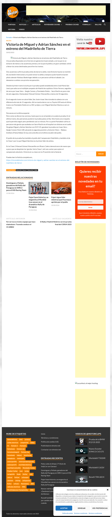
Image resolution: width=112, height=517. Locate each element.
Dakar (32, 442)
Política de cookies (67, 513)
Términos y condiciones (80, 513)
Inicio (43, 434)
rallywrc (16, 484)
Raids (18, 474)
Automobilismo (12, 439)
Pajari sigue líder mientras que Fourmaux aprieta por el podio (61, 199)
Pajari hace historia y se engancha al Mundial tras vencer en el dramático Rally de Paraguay (38, 202)
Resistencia (25, 484)
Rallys (9, 484)
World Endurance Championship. (17, 490)
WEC (23, 487)
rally (25, 170)
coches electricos (12, 442)
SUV (32, 484)
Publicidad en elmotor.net (50, 446)
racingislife (11, 474)
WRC (36, 170)
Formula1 (23, 446)
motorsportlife (12, 461)
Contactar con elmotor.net (51, 450)
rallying (17, 480)
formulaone (11, 449)
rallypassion (26, 480)
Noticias (22, 24)
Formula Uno (25, 452)
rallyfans (10, 480)
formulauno (11, 455)
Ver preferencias (100, 508)
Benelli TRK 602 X (96, 477)
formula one (21, 449)
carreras (27, 439)
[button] (108, 490)
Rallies (18, 170)
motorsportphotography (26, 461)
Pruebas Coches (72, 24)
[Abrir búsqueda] (104, 24)
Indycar (19, 455)
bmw (20, 439)
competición (24, 442)
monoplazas (11, 458)
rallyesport (25, 477)
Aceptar (63, 508)
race (21, 471)
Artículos (36, 24)
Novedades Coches (52, 24)
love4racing (28, 455)
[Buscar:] (90, 153)
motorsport (20, 458)
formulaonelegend (13, 452)
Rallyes (98, 24)
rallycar (9, 477)
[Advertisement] (66, 10)
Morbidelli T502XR (97, 458)
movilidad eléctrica (25, 465)
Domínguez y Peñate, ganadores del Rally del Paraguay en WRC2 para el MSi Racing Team (16, 186)
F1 (8, 446)
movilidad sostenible (14, 468)
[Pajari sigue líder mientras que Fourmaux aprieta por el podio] (61, 189)
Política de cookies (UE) (50, 442)
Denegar (81, 508)
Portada (11, 24)
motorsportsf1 (12, 465)
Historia (11, 29)
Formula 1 (86, 24)
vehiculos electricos (13, 487)
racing (27, 471)
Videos (21, 29)
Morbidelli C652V (96, 467)
